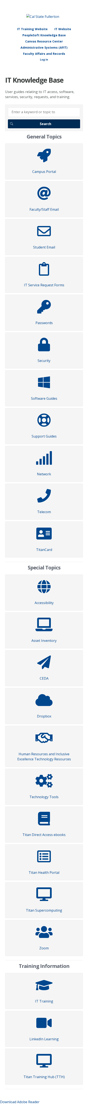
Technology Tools (44, 797)
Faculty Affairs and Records (44, 54)
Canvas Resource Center (44, 41)
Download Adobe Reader (20, 1102)
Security (44, 360)
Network (44, 474)
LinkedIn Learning (44, 1039)
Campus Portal (44, 171)
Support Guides (44, 436)
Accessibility (44, 602)
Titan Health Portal (44, 872)
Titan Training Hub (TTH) (44, 1077)
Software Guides (44, 398)
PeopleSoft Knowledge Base (44, 35)
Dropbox (44, 716)
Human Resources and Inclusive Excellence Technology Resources (44, 756)
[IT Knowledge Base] (42, 16)
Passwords (44, 323)
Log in (44, 59)
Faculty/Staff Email (44, 209)
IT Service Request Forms (44, 285)
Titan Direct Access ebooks (44, 834)
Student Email (44, 247)
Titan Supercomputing (44, 910)
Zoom (44, 948)
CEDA (44, 678)
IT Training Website (32, 29)
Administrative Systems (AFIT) (44, 47)
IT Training (44, 1001)
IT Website (62, 29)
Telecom (44, 512)
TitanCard (44, 549)
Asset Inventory (44, 640)
